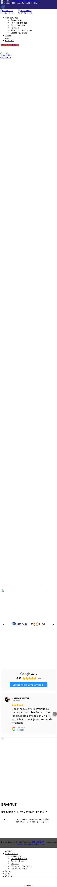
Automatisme (18, 25)
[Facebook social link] (3, 7)
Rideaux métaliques (21, 30)
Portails (15, 28)
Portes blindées (19, 23)
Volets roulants (19, 33)
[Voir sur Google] (7, 699)
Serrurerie (16, 20)
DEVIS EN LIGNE (10, 45)
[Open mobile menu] (28, 49)
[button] (3, 624)
